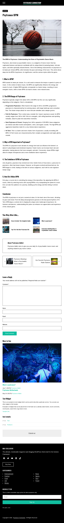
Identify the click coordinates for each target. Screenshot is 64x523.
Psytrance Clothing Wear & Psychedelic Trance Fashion (49, 229)
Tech (36, 478)
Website (5, 324)
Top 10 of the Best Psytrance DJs (20, 229)
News (37, 474)
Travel (37, 481)
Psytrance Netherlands (10, 390)
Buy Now (8, 464)
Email (4, 316)
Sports (37, 476)
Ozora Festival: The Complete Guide (20, 221)
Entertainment (9, 474)
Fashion (7, 476)
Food (6, 478)
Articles (5, 11)
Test (8, 420)
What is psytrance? (47, 221)
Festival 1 (9, 424)
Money (7, 483)
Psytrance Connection (32, 2)
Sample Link (6, 411)
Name (4, 308)
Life (6, 481)
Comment (6, 284)
